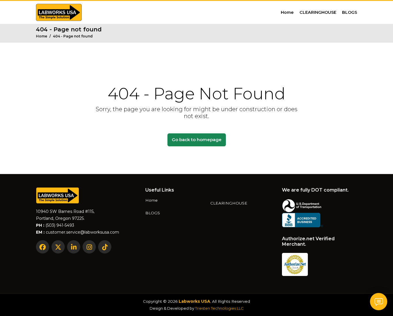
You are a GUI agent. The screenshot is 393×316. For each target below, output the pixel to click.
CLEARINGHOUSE (317, 12)
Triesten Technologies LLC (219, 308)
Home (287, 12)
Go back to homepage (197, 139)
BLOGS (349, 12)
